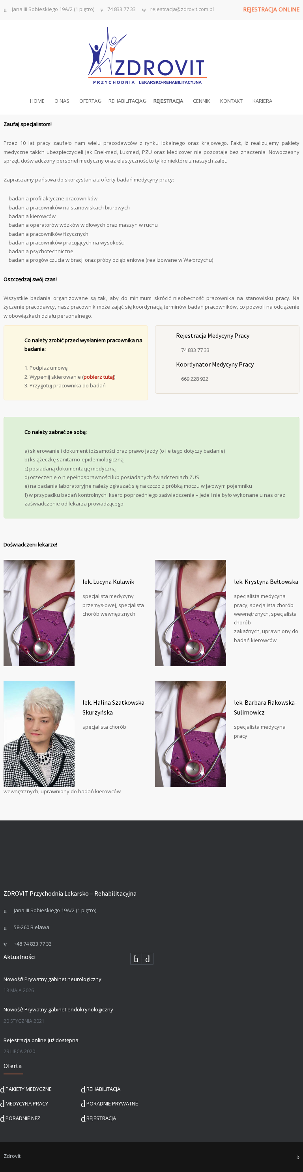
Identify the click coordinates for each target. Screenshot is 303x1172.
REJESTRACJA (101, 1118)
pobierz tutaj (99, 376)
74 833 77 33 (121, 10)
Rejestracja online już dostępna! (42, 1040)
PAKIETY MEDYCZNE (29, 1088)
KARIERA (262, 100)
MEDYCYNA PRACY (27, 1103)
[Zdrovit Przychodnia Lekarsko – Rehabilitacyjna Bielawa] (151, 55)
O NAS (61, 100)
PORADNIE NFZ (23, 1118)
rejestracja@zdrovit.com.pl (182, 10)
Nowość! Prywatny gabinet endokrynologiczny (58, 1009)
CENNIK (201, 100)
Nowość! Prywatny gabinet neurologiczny (52, 979)
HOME (37, 100)
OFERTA (88, 100)
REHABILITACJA (125, 100)
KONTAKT (231, 100)
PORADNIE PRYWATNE (112, 1103)
